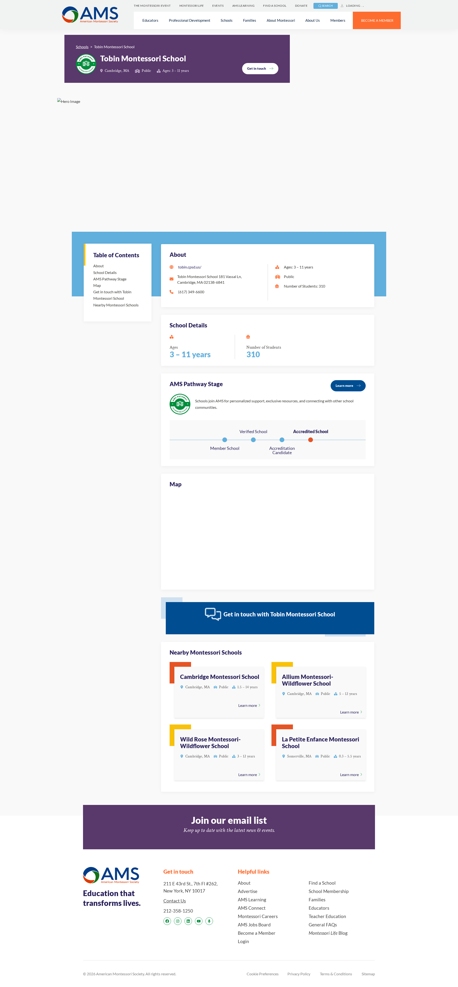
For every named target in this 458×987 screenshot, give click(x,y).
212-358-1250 (178, 911)
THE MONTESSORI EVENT (152, 5)
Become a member (377, 20)
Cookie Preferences (263, 973)
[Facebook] (167, 921)
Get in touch (256, 68)
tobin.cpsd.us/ (189, 267)
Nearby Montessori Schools (116, 305)
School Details (105, 272)
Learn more (344, 385)
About (98, 265)
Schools (82, 46)
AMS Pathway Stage (109, 279)
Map (97, 285)
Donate (301, 5)
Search (327, 5)
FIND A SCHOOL (274, 5)
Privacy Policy (298, 973)
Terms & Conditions (336, 973)
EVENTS (218, 5)
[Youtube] (199, 921)
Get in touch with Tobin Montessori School (112, 294)
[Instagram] (178, 921)
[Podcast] (209, 921)
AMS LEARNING (243, 5)
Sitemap (368, 973)
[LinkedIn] (188, 921)
